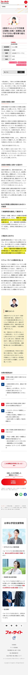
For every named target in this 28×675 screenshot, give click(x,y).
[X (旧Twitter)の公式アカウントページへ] (21, 626)
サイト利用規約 (14, 647)
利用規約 (14, 644)
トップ (2, 506)
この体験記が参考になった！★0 (14, 464)
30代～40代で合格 (22, 64)
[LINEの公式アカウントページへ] (11, 626)
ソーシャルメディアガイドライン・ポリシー (14, 658)
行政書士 (4, 6)
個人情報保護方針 (14, 653)
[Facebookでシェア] (25, 494)
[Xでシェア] (16, 494)
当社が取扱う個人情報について (14, 656)
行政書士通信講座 (13, 482)
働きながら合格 (22, 62)
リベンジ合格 (13, 62)
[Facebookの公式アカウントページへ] (16, 626)
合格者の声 (17, 506)
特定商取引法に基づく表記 (14, 650)
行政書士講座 (9, 506)
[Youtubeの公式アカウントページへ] (6, 626)
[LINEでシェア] (20, 494)
